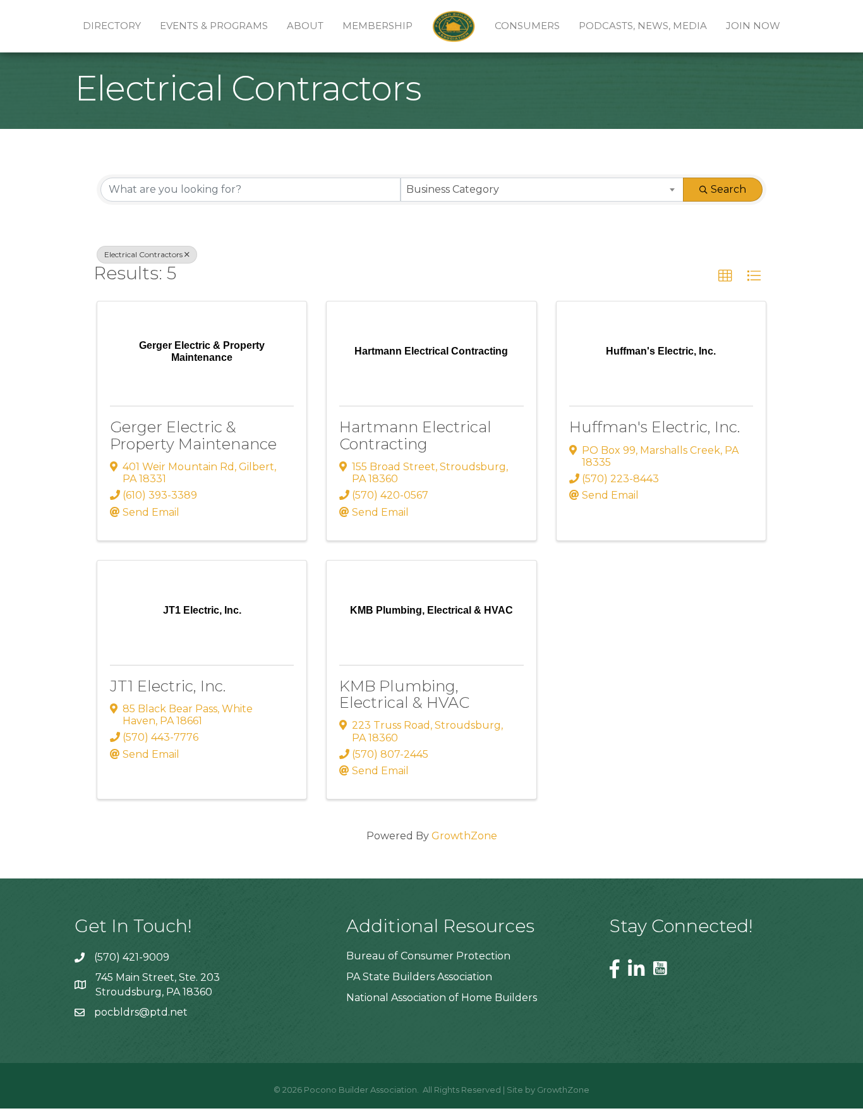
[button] (725, 276)
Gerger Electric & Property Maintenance (193, 435)
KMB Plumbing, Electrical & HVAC (404, 694)
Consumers (527, 26)
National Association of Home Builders (441, 998)
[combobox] (542, 190)
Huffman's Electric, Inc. (654, 427)
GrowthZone (464, 836)
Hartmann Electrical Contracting (415, 435)
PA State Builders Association (419, 977)
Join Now (753, 26)
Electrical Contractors (143, 254)
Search (728, 189)
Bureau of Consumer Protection (428, 956)
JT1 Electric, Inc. (168, 686)
